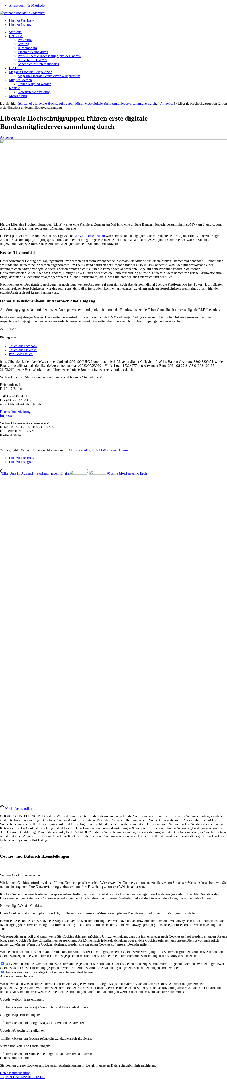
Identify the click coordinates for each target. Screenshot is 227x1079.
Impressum (7, 416)
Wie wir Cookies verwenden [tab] (20, 875)
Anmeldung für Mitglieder (27, 5)
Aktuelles (6, 137)
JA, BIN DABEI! (12, 1077)
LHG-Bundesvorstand (89, 236)
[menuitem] (118, 6)
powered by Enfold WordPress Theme (101, 450)
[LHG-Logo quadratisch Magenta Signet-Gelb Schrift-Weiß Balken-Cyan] (113, 143)
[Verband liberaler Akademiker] (22, 13)
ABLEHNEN (35, 1077)
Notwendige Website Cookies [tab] (21, 906)
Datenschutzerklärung (15, 412)
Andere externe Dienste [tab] (16, 976)
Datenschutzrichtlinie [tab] (14, 1058)
